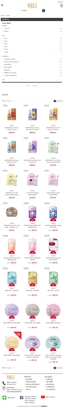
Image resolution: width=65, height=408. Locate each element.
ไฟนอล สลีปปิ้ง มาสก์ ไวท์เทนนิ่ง (12, 355)
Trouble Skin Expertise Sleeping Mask (32, 194)
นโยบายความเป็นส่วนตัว (32, 384)
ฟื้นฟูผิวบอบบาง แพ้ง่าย (33, 72)
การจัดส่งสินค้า (50, 387)
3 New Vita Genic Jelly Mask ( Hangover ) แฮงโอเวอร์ (32, 356)
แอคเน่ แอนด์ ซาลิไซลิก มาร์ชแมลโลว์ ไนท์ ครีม (53, 226)
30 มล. (33, 43)
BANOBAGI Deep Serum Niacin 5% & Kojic (53, 129)
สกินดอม (33, 31)
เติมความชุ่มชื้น (33, 67)
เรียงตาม (4, 101)
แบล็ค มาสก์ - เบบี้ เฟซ (53, 290)
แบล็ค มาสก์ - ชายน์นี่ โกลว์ (12, 290)
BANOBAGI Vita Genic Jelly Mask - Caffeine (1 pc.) (11, 226)
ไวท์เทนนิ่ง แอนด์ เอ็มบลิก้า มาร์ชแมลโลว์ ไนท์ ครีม (32, 226)
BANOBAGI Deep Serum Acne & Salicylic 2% (32, 161)
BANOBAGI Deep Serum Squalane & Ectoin (12, 161)
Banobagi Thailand (30, 396)
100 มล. (33, 49)
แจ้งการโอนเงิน (50, 384)
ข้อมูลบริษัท (29, 379)
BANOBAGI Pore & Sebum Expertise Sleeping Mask (53, 161)
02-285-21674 (11, 384)
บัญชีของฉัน (49, 379)
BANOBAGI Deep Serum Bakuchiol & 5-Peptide (32, 129)
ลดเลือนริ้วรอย (33, 64)
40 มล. (33, 46)
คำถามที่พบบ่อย (50, 389)
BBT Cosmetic (50, 397)
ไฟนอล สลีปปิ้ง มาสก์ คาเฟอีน (32, 323)
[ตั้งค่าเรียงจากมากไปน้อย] (14, 101)
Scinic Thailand (29, 400)
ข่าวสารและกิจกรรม (31, 387)
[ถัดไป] (62, 101)
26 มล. (33, 41)
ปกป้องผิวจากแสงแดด (33, 59)
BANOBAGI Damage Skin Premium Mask (53, 259)
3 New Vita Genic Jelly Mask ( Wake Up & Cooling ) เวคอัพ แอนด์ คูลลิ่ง (53, 357)
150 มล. (33, 52)
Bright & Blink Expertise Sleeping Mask (53, 194)
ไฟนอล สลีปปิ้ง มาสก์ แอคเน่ (53, 323)
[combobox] (32, 10)
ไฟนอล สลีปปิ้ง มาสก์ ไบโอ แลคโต (11, 323)
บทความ (28, 389)
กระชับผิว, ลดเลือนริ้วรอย (33, 75)
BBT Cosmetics (29, 403)
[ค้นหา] (43, 10)
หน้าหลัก (2, 15)
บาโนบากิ (33, 28)
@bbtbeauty (11, 397)
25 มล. (33, 38)
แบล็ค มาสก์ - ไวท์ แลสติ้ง (32, 290)
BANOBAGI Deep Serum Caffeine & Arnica (12, 129)
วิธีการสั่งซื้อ (49, 382)
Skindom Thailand (30, 398)
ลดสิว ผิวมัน (33, 70)
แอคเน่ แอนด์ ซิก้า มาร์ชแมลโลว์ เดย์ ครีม (32, 259)
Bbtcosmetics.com (26, 406)
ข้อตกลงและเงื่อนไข (31, 382)
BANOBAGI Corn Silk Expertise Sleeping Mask (12, 194)
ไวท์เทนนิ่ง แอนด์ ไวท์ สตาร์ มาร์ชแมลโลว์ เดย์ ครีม (12, 259)
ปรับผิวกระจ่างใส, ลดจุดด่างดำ (33, 62)
